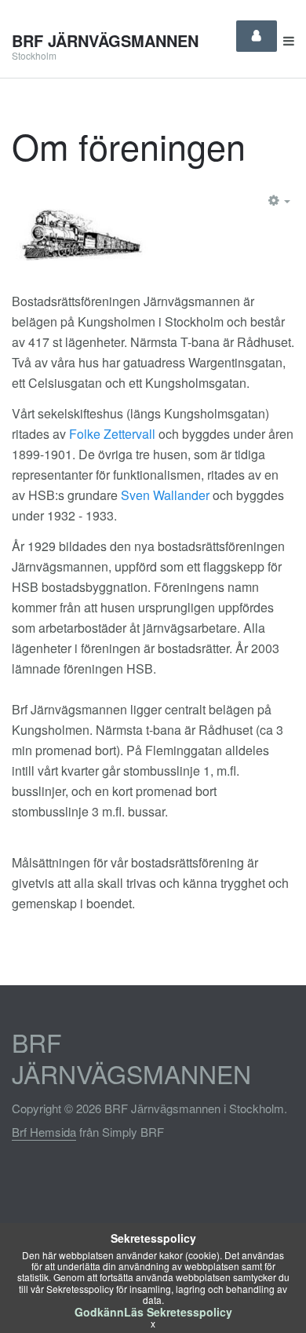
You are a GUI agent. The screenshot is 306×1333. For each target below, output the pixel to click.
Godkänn (99, 1312)
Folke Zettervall (113, 434)
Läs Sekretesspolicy (178, 1312)
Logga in (256, 36)
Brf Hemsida (44, 1131)
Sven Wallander (165, 495)
